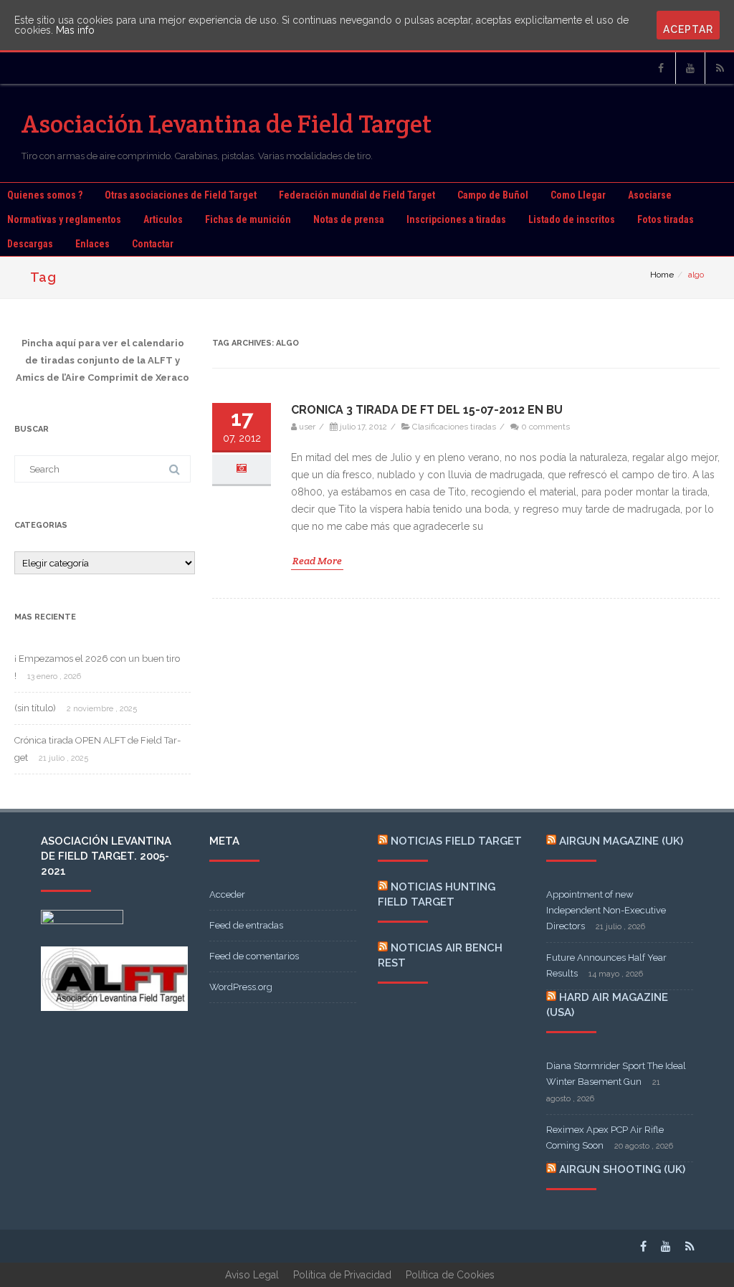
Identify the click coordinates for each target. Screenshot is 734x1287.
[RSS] (719, 68)
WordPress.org (240, 987)
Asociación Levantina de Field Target (227, 124)
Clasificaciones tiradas (454, 427)
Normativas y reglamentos (64, 219)
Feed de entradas (246, 925)
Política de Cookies (450, 1275)
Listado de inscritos (571, 219)
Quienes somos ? (44, 195)
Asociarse (650, 195)
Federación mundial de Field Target (357, 195)
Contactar (152, 244)
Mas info (75, 30)
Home (662, 275)
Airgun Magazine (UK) (621, 841)
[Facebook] (661, 68)
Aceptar (688, 29)
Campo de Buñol (492, 195)
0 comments (545, 427)
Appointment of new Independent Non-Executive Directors (606, 910)
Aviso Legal (252, 1275)
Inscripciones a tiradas (456, 219)
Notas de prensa (348, 219)
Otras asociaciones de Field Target (181, 195)
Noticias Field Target (456, 841)
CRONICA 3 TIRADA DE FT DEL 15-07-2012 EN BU (427, 410)
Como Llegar (578, 195)
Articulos (163, 219)
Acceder (227, 894)
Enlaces (92, 244)
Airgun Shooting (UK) (622, 1169)
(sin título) (35, 708)
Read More (317, 560)
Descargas (30, 244)
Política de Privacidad (342, 1275)
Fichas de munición (248, 219)
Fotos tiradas (665, 219)
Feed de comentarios (254, 956)
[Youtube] (690, 68)
